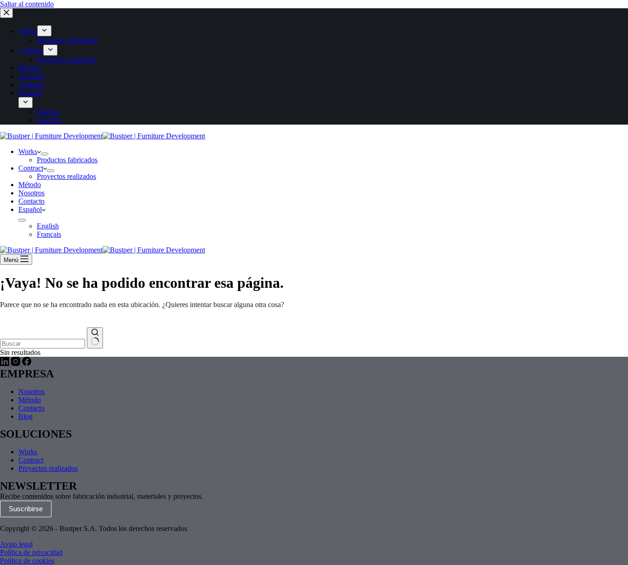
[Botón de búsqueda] (95, 337)
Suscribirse (26, 509)
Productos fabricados (67, 160)
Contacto (31, 201)
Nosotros (31, 193)
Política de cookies (27, 561)
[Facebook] (26, 363)
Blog (25, 416)
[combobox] (42, 343)
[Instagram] (16, 363)
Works (27, 151)
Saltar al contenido (27, 4)
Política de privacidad (31, 552)
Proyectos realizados (66, 176)
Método (29, 184)
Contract (30, 168)
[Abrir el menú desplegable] (44, 154)
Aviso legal (16, 544)
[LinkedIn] (5, 363)
